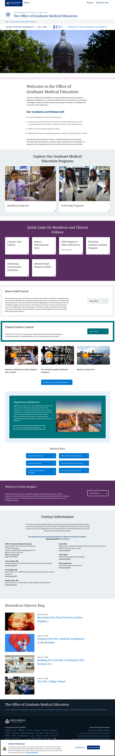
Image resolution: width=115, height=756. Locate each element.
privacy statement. (32, 752)
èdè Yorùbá (49, 733)
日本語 (7, 736)
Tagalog (37, 730)
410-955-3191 (14, 555)
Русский (44, 730)
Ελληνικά (53, 736)
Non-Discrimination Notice (101, 739)
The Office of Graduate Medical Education (45, 16)
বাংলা (57, 733)
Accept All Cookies (93, 747)
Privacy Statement (104, 736)
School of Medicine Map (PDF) (71, 470)
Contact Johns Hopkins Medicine (99, 730)
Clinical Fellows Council (36, 456)
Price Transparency (86, 733)
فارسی (28, 739)
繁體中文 (22, 730)
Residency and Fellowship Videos (55, 382)
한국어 (14, 736)
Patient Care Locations (102, 733)
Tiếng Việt (15, 733)
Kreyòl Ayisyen (23, 736)
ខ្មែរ (45, 739)
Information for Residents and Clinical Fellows (53, 710)
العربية (32, 736)
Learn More (94, 301)
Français (29, 730)
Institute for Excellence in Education (36, 471)
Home (6, 21)
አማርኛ (15, 730)
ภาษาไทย (15, 739)
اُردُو (22, 739)
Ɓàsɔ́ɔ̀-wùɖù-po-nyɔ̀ (27, 733)
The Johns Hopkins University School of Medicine (23, 21)
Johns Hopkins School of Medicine (30, 12)
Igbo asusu (39, 733)
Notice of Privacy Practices (87, 736)
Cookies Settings (80, 747)
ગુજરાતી (7, 739)
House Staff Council (34, 463)
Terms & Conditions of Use (81, 739)
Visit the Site (94, 493)
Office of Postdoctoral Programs (72, 463)
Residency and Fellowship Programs (23, 710)
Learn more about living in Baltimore (28, 427)
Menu (27, 3)
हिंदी (34, 738)
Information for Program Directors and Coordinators (89, 710)
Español (7, 730)
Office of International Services (71, 456)
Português (53, 730)
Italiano (7, 733)
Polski (46, 736)
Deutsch (39, 736)
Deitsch (39, 739)
